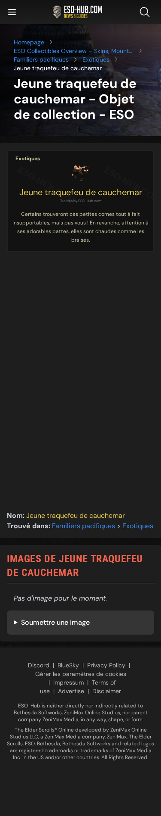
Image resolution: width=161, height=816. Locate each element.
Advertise (71, 691)
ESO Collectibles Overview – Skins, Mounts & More (73, 51)
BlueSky (68, 665)
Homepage (29, 42)
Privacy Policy (106, 665)
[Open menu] (12, 12)
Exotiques (95, 59)
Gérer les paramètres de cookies (80, 674)
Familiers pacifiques (41, 59)
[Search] (146, 12)
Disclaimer (106, 691)
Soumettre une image (55, 622)
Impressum (68, 682)
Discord (38, 665)
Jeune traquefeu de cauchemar (80, 192)
